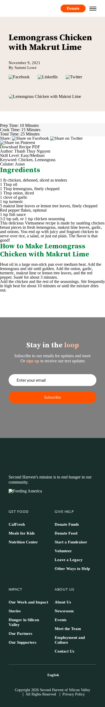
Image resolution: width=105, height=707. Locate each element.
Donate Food (66, 533)
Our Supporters (22, 642)
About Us (63, 602)
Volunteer (63, 551)
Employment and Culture (70, 640)
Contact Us (64, 651)
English (53, 675)
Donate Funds (67, 524)
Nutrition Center (23, 542)
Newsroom (64, 611)
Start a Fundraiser (71, 542)
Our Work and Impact (28, 602)
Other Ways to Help (72, 568)
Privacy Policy (73, 694)
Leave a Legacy (69, 560)
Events (60, 620)
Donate (73, 8)
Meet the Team (68, 629)
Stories (15, 611)
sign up (32, 361)
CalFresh (17, 524)
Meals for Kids (22, 533)
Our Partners (20, 633)
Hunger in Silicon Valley (24, 622)
